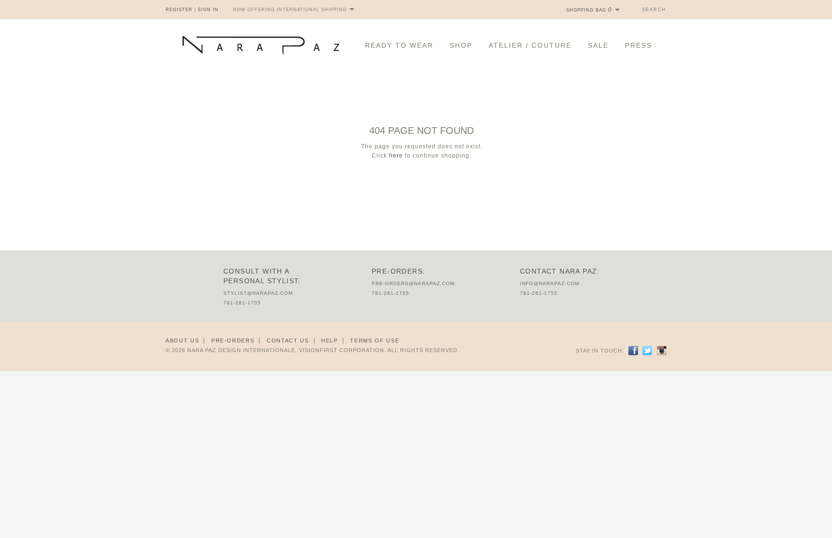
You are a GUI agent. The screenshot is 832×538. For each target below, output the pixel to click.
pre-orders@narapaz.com (413, 283)
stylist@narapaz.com (258, 293)
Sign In (208, 9)
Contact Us (288, 340)
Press (638, 45)
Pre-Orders (233, 340)
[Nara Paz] (260, 45)
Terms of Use (374, 340)
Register (179, 9)
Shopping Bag (589, 10)
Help (329, 340)
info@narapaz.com (549, 283)
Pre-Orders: (398, 271)
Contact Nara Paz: (560, 271)
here (396, 155)
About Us (182, 340)
